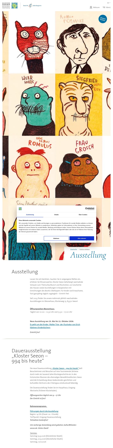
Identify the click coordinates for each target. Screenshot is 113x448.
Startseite (73, 249)
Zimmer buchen (103, 19)
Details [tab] (56, 214)
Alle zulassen (82, 238)
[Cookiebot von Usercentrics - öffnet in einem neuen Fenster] (86, 208)
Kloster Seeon (22, 6)
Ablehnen (56, 238)
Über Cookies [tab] (83, 214)
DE (108, 3)
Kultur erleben (85, 249)
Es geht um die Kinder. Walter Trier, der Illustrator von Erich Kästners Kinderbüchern (55, 326)
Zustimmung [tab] (30, 214)
